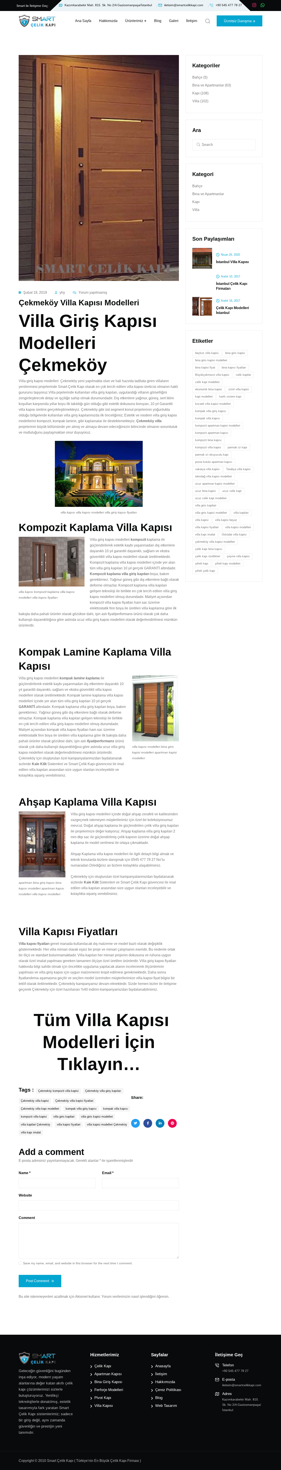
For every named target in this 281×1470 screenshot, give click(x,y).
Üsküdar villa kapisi (234, 534)
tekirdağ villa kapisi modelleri (213, 476)
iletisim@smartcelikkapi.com (183, 5)
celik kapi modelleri (207, 382)
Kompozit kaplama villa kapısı (113, 562)
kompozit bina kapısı (208, 440)
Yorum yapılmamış (92, 292)
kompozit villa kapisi (34, 1116)
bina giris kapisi (235, 353)
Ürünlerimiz (134, 21)
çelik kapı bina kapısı (208, 549)
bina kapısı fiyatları (234, 367)
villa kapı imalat (31, 1132)
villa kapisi (202, 520)
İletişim (191, 21)
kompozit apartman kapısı (211, 433)
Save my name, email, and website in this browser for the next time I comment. (78, 1263)
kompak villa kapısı (115, 1108)
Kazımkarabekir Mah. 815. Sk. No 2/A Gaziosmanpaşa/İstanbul (108, 5)
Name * (25, 1173)
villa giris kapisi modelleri (97, 1116)
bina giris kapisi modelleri (211, 360)
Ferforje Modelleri (108, 1390)
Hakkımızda (108, 21)
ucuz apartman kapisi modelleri (215, 484)
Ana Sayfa (83, 21)
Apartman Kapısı (108, 1374)
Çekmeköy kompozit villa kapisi (58, 1090)
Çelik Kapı (102, 1366)
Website (25, 1195)
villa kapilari (241, 513)
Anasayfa (163, 1366)
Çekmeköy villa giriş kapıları (103, 1090)
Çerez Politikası (168, 1390)
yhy (62, 292)
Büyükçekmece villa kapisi (212, 375)
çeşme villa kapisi (238, 556)
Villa (200, 101)
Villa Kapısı (103, 1406)
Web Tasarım (166, 1406)
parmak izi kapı (237, 447)
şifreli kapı (201, 563)
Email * (107, 1173)
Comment (27, 1218)
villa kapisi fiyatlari (68, 1124)
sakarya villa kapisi (207, 469)
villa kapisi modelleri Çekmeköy (107, 1124)
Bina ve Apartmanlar (211, 85)
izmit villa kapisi (239, 389)
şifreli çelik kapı (205, 571)
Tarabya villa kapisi (238, 469)
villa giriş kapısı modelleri (69, 724)
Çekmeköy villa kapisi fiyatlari (74, 1100)
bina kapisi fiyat (205, 367)
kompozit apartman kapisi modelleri (217, 425)
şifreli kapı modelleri (227, 563)
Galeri (173, 21)
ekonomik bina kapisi (208, 389)
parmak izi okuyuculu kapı (212, 454)
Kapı (200, 93)
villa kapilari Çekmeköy (35, 1124)
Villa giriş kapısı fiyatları (157, 961)
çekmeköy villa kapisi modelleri (215, 542)
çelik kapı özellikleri (207, 556)
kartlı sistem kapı (230, 396)
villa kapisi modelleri (238, 527)
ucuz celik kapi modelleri (211, 498)
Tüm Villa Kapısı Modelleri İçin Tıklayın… (101, 1042)
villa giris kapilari (63, 1116)
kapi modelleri (204, 396)
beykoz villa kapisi (207, 353)
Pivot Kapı (102, 1398)
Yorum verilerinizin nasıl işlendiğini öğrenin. (135, 1296)
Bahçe (199, 77)
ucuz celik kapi (231, 491)
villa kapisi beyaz (226, 520)
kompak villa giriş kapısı (81, 1108)
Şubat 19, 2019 (35, 292)
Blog (157, 21)
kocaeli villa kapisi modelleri (213, 404)
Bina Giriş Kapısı (108, 1382)
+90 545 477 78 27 (229, 5)
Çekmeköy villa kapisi (35, 1100)
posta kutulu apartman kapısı (213, 462)
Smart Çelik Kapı (71, 387)
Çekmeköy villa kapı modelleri (40, 1108)
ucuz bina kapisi (205, 491)
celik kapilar (243, 375)
